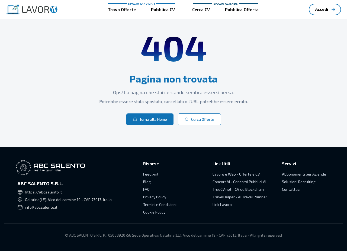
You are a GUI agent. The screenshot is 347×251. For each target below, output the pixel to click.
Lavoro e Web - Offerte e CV (236, 174)
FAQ (146, 189)
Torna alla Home (153, 119)
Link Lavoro (222, 204)
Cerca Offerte (202, 119)
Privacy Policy (154, 197)
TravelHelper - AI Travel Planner (240, 197)
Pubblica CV (163, 9)
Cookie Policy (154, 212)
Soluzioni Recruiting (299, 181)
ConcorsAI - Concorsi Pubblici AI (239, 181)
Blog (147, 181)
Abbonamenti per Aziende (304, 174)
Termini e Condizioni (159, 204)
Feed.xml (150, 174)
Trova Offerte (122, 9)
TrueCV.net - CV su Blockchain (238, 189)
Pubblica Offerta (242, 9)
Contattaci (291, 189)
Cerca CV (201, 9)
